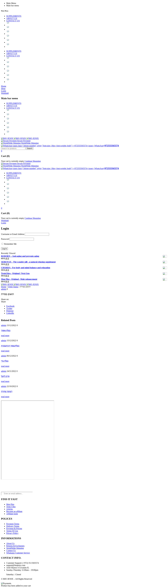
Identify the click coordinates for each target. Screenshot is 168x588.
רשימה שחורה (6, 391)
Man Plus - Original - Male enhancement (19, 279)
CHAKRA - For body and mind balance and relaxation (25, 268)
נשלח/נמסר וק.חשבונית (10, 346)
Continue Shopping (33, 161)
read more (5, 335)
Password (5, 239)
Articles (9, 509)
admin (3, 289)
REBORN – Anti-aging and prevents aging (20, 256)
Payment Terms (12, 524)
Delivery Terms (12, 526)
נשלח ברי (4, 361)
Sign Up (165, 585)
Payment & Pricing (14, 528)
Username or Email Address (12, 234)
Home (3, 287)
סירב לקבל (5, 376)
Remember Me (10, 244)
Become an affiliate (14, 511)
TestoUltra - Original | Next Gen (15, 273)
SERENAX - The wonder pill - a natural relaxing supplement (28, 262)
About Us (10, 543)
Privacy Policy (12, 533)
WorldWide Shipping (15, 548)
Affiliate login (12, 514)
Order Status (13, 287)
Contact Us (11, 550)
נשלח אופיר (5, 330)
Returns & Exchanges (15, 546)
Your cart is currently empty (12, 161)
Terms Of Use (12, 531)
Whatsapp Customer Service (18, 553)
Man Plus (10, 504)
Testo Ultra (10, 507)
